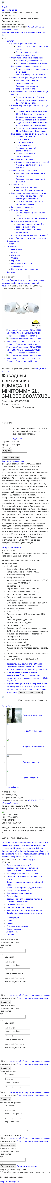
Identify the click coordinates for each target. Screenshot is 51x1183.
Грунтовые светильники (22, 207)
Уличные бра (17, 184)
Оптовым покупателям (21, 263)
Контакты (11, 272)
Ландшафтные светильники (24, 170)
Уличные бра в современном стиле (32, 190)
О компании (17, 249)
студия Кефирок (28, 859)
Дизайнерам (17, 266)
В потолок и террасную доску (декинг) (29, 235)
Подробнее (17, 438)
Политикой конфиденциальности (32, 998)
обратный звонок (10, 29)
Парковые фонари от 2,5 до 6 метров (29, 134)
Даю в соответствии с (25, 996)
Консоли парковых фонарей (24, 221)
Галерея (10, 244)
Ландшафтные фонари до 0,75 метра (28, 77)
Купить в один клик (11, 458)
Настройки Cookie (17, 851)
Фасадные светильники (22, 159)
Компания (11, 246)
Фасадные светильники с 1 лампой (32, 162)
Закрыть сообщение (9, 1181)
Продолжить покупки (27, 1166)
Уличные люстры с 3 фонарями (31, 74)
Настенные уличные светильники (31, 63)
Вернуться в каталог (11, 547)
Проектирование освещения (24, 269)
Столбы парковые (19, 210)
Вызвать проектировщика (30, 692)
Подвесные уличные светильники (27, 66)
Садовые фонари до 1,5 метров (31, 97)
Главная (5, 280)
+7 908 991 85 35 (36, 27)
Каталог (10, 41)
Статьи (14, 252)
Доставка (15, 255)
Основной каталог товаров (22, 280)
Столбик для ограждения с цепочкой (28, 238)
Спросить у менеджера (13, 461)
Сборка (14, 258)
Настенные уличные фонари (29, 60)
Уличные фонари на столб (23, 44)
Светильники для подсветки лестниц (28, 193)
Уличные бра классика (26, 187)
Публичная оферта (18, 845)
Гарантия (15, 260)
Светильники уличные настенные (27, 58)
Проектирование (15, 929)
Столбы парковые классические (31, 218)
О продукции (13, 241)
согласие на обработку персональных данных (28, 995)
